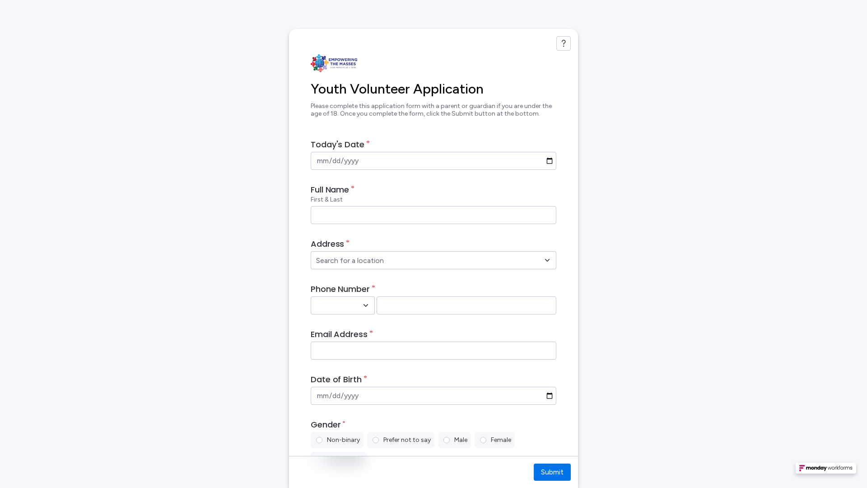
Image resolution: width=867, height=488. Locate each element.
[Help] (563, 43)
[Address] (547, 260)
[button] (826, 471)
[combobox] (423, 260)
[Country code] (366, 305)
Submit (552, 472)
